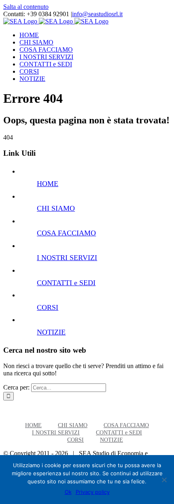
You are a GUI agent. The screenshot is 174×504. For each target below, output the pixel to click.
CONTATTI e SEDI (66, 283)
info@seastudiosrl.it (97, 14)
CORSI (47, 307)
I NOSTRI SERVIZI (67, 258)
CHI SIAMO (56, 208)
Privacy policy (93, 492)
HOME (47, 184)
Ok (68, 492)
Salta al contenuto (26, 6)
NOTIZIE (51, 332)
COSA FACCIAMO (66, 233)
